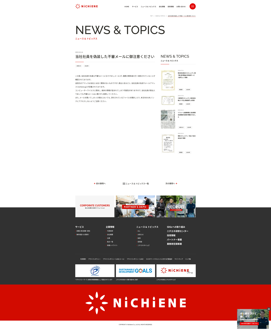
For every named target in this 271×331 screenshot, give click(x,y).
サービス (79, 226)
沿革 (108, 238)
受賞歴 (140, 242)
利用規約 (83, 259)
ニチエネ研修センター (177, 231)
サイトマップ (179, 259)
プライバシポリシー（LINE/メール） (113, 259)
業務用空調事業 (174, 243)
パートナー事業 (174, 239)
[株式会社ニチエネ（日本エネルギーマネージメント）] (86, 6)
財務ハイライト (112, 245)
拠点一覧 (110, 242)
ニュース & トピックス (147, 226)
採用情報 (171, 235)
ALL (139, 231)
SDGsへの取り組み (176, 226)
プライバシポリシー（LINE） (135, 259)
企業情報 (110, 226)
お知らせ (141, 234)
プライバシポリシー (94, 259)
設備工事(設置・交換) (83, 231)
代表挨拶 (110, 231)
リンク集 (188, 259)
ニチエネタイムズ (143, 245)
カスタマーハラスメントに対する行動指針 (159, 259)
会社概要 (110, 234)
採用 (139, 238)
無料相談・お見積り (83, 234)
